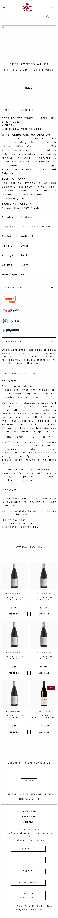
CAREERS (28, 871)
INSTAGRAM (29, 811)
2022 (24, 255)
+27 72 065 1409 (14, 520)
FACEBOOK (29, 817)
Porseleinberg (14, 593)
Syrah (25, 246)
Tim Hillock (43, 711)
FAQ (28, 860)
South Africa (30, 217)
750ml (25, 265)
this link (33, 363)
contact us (41, 511)
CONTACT (28, 849)
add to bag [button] (14, 614)
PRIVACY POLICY (28, 883)
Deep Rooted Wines (36, 227)
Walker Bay (29, 236)
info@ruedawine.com (17, 480)
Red (23, 274)
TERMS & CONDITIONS (28, 895)
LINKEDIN (29, 822)
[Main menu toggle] (3, 7)
